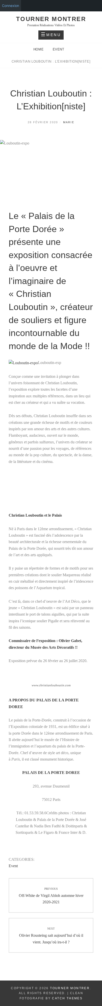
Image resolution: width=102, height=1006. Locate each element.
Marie (68, 122)
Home (39, 49)
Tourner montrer (51, 19)
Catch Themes (67, 998)
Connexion (10, 5)
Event (58, 49)
